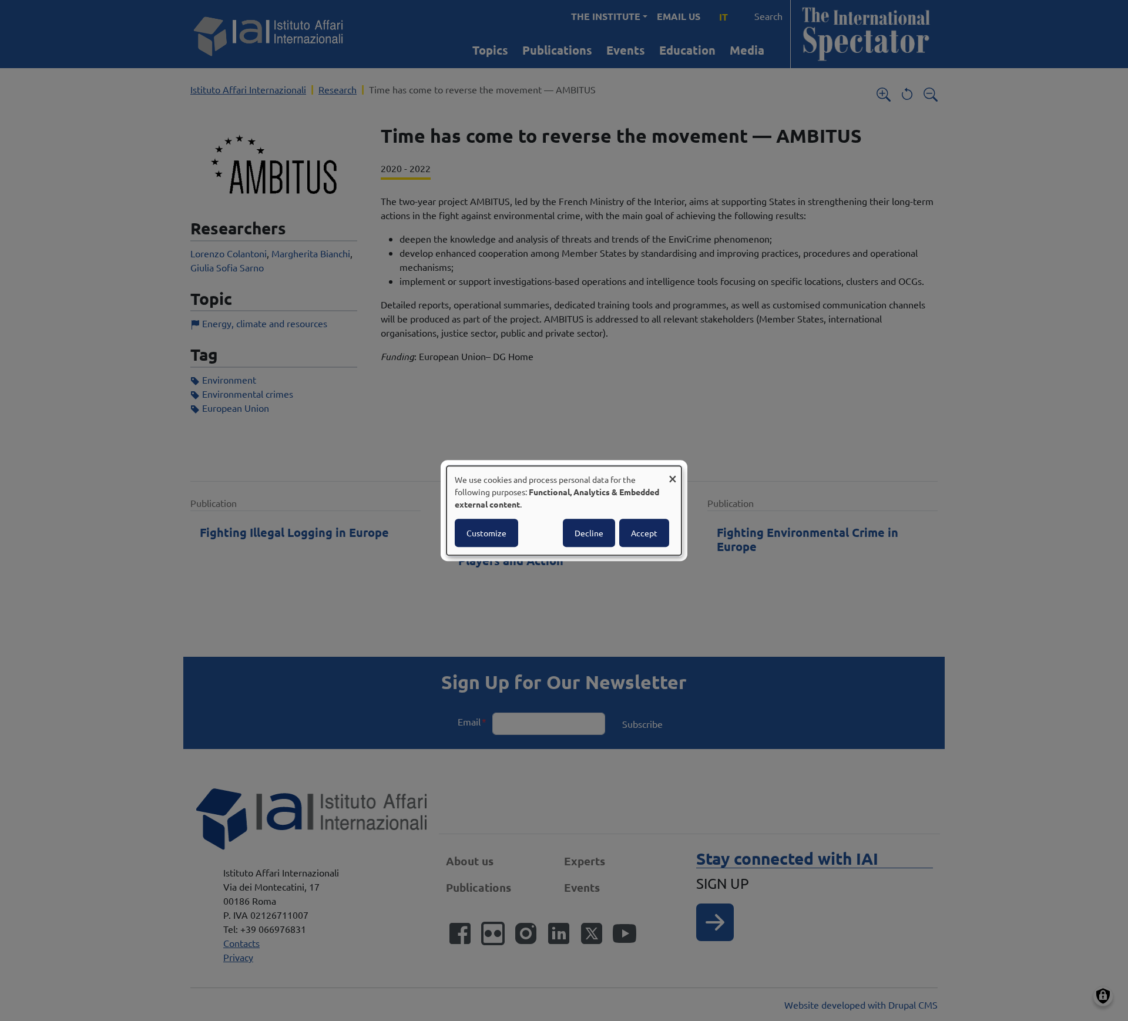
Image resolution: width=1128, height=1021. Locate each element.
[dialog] (564, 510)
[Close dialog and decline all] (673, 473)
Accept (644, 533)
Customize (486, 533)
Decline (589, 533)
